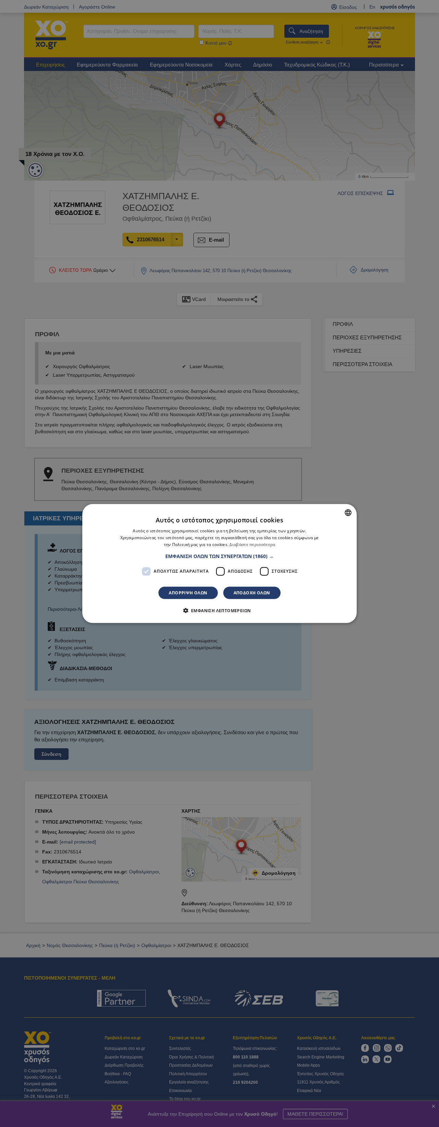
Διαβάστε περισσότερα (252, 544)
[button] (219, 556)
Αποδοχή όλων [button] (252, 592)
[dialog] (219, 563)
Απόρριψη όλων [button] (188, 592)
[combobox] (348, 512)
